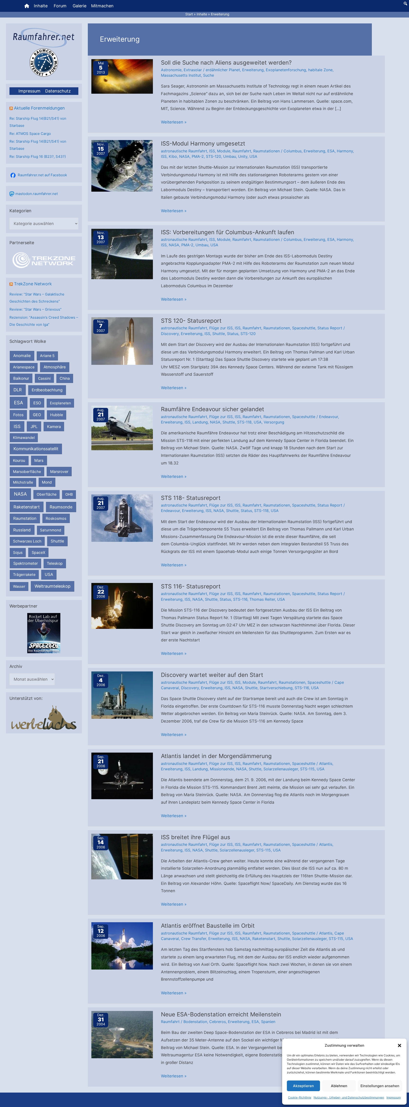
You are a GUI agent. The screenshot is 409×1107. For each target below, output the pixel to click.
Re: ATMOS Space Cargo (30, 133)
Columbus (293, 151)
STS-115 (307, 769)
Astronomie (171, 69)
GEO (37, 414)
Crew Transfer (193, 938)
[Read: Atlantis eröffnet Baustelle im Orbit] (122, 945)
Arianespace (24, 367)
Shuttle (57, 541)
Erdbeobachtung (47, 390)
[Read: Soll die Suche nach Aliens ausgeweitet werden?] (122, 76)
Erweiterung (253, 69)
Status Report (329, 328)
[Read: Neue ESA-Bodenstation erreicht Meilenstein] (122, 1034)
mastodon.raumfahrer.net (36, 193)
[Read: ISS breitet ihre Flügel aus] (122, 856)
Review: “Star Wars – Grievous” (35, 309)
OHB (69, 494)
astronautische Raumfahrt (184, 151)
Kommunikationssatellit (35, 448)
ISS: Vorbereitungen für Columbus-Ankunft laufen (227, 232)
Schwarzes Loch (27, 541)
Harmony (345, 151)
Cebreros (217, 1021)
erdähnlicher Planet (223, 69)
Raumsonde (61, 506)
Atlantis (325, 763)
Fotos (18, 414)
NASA (20, 494)
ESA (18, 403)
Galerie (79, 5)
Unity (242, 156)
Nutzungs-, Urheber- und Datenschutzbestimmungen (349, 1097)
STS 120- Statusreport (191, 320)
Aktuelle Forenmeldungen (39, 108)
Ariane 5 (47, 355)
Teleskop (55, 563)
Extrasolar (193, 69)
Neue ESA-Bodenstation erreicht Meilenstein (221, 1014)
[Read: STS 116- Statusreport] (122, 605)
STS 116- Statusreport (191, 586)
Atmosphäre (55, 367)
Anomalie (22, 355)
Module (223, 151)
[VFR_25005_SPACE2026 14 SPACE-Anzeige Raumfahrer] (43, 633)
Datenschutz (58, 90)
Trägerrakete (24, 574)
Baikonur (21, 378)
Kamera (54, 426)
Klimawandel (24, 437)
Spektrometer (25, 563)
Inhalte (41, 5)
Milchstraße (23, 482)
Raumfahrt (241, 151)
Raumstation (24, 518)
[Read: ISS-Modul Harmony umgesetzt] (122, 165)
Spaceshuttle (303, 328)
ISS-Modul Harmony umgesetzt (203, 143)
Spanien (268, 1021)
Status (232, 333)
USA (49, 574)
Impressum (394, 1097)
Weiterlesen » (174, 122)
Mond (47, 482)
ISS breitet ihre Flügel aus (195, 837)
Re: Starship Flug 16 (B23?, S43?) (37, 156)
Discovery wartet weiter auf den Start (212, 674)
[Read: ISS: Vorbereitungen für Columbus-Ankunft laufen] (122, 253)
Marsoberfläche (27, 471)
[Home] (26, 6)
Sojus (17, 552)
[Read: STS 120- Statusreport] (122, 340)
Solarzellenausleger (280, 769)
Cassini (44, 378)
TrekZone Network (33, 283)
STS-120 (213, 156)
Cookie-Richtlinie (299, 1097)
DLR (17, 389)
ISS (17, 426)
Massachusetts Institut (181, 75)
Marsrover (59, 471)
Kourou (19, 460)
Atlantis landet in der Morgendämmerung (216, 756)
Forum (60, 5)
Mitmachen (102, 5)
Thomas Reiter (262, 599)
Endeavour (328, 416)
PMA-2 (198, 156)
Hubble (56, 415)
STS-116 (240, 599)
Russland (22, 529)
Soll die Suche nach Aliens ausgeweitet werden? (226, 62)
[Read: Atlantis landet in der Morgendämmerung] (122, 775)
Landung (200, 422)
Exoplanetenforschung (286, 69)
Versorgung (274, 422)
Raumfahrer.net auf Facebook (42, 175)
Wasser (19, 586)
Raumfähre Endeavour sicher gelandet (212, 409)
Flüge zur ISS (221, 328)
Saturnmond (50, 530)
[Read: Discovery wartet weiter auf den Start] (122, 694)
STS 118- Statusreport (191, 497)
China (65, 378)
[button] (399, 1045)
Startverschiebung (276, 687)
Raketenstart (26, 506)
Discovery (170, 333)
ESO (37, 403)
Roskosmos (56, 518)
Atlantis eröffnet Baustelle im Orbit (208, 925)
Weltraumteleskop (53, 586)
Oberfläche (47, 494)
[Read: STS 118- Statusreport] (122, 517)
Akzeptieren (303, 1086)
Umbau (229, 156)
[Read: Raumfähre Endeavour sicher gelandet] (122, 427)
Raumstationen (266, 151)
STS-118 (244, 422)
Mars (39, 460)
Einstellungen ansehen (379, 1086)
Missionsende (222, 769)
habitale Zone (320, 69)
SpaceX (38, 552)
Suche (208, 75)
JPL (34, 426)
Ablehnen (339, 1086)
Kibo (173, 156)
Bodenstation (195, 1021)
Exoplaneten (60, 403)
